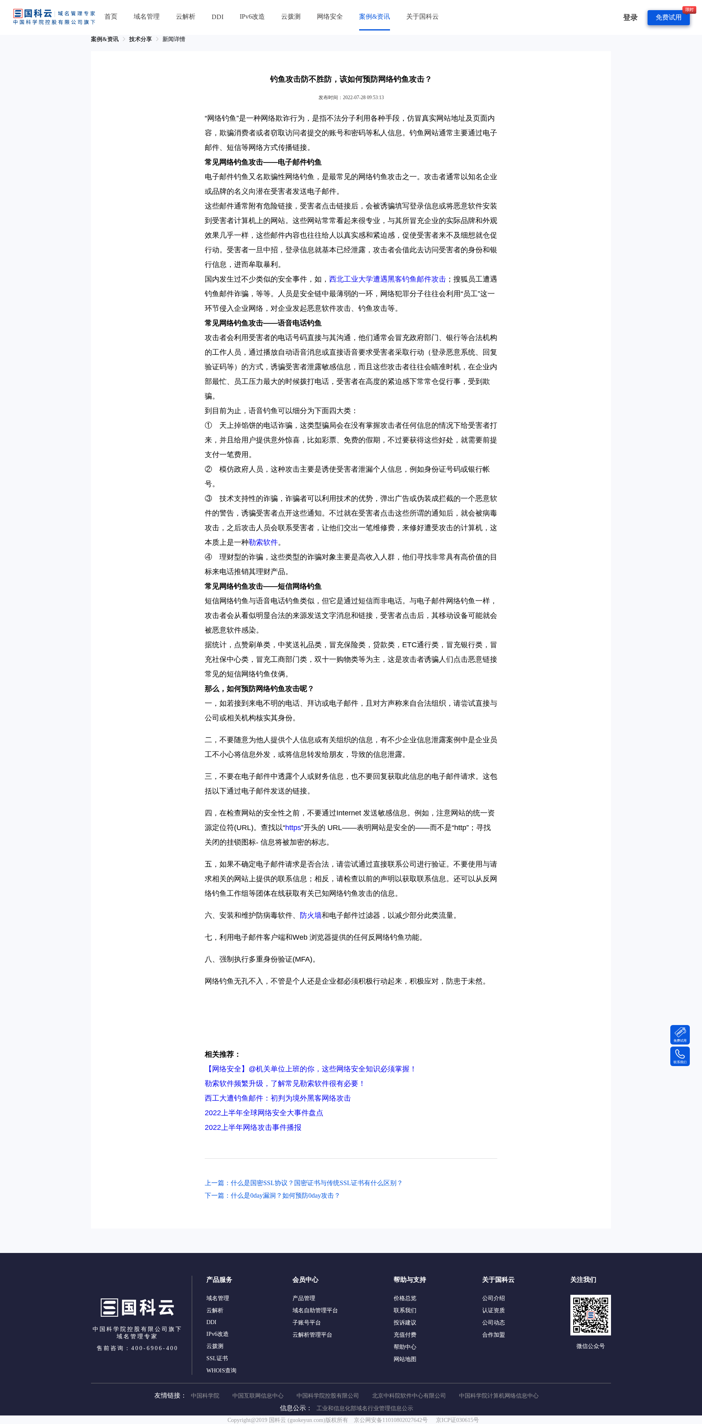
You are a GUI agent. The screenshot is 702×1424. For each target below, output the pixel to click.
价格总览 (405, 1298)
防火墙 (311, 915)
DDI (217, 16)
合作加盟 (493, 1335)
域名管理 (147, 16)
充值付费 (405, 1335)
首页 (110, 16)
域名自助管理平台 (315, 1310)
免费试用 (669, 17)
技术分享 (140, 39)
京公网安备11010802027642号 (391, 1420)
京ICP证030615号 (457, 1420)
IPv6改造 (252, 16)
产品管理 (303, 1298)
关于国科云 (422, 16)
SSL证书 (217, 1358)
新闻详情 (173, 39)
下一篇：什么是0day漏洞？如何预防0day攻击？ (272, 1195)
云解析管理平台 (312, 1335)
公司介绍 (493, 1298)
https (293, 828)
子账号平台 (306, 1323)
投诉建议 (405, 1323)
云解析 (185, 16)
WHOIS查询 (221, 1371)
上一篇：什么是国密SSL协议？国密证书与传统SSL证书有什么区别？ (304, 1182)
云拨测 (291, 16)
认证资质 (493, 1310)
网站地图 (405, 1359)
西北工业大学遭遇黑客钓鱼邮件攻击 (387, 279)
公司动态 (493, 1323)
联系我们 (405, 1310)
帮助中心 (405, 1347)
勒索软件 (263, 542)
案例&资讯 (374, 16)
